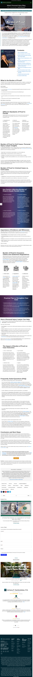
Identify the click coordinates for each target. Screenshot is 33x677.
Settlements (26, 487)
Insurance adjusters (15, 276)
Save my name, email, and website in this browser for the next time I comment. (13, 552)
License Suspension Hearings (18, 649)
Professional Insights (13, 7)
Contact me (4, 452)
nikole (16, 617)
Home (8, 7)
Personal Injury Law (16, 577)
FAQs (25, 10)
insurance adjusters (26, 411)
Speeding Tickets (18, 641)
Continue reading (16, 523)
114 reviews (20, 593)
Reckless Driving (18, 643)
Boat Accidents (21, 10)
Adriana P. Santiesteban (15, 14)
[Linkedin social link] (8, 492)
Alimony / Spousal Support (29, 646)
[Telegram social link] (10, 492)
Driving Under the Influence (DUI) (18, 646)
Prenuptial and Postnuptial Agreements (30, 648)
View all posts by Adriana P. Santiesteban (16, 479)
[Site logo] (6, 2)
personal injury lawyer (12, 487)
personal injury (9, 89)
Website (2, 548)
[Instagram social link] (6, 651)
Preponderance (19, 487)
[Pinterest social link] (6, 492)
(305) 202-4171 (5, 649)
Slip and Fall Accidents (13, 643)
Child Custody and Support (29, 643)
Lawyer (22, 485)
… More (24, 601)
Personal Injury (4, 487)
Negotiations (27, 485)
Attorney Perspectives (21, 7)
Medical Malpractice (13, 646)
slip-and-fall (25, 36)
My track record (3, 336)
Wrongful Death (12, 648)
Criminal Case (4, 485)
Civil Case (10, 483)
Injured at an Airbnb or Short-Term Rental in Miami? (16, 578)
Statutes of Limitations (5, 489)
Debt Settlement (23, 644)
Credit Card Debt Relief (23, 642)
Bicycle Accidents (16, 10)
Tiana (16, 607)
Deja (16, 597)
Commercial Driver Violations (18, 652)
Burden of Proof (4, 483)
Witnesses (12, 489)
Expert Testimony (15, 485)
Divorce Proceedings (29, 640)
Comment (2, 531)
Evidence (9, 485)
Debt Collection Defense (24, 646)
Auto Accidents (11, 10)
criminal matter (4, 37)
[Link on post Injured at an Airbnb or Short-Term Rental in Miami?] (16, 569)
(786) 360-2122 (19, 0)
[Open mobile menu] (30, 2)
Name (2, 541)
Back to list (16, 496)
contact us (4, 447)
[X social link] (4, 492)
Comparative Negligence (22, 194)
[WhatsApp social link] (1, 653)
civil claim (15, 483)
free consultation (8, 339)
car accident (20, 36)
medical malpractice (21, 204)
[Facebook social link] (1, 492)
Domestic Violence (29, 651)
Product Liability (12, 650)
